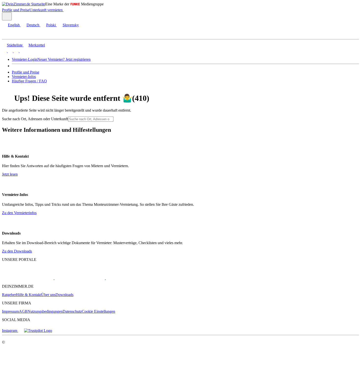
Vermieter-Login (24, 59)
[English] (4, 51)
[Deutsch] (10, 51)
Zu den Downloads (17, 251)
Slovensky (71, 25)
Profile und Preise (15, 10)
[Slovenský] (22, 51)
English (14, 25)
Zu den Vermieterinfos (19, 213)
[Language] (7, 16)
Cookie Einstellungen (98, 311)
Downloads (64, 295)
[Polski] (16, 51)
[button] (8, 35)
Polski (51, 25)
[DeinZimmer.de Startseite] (23, 4)
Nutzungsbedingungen (45, 311)
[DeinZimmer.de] (28, 278)
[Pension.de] (124, 278)
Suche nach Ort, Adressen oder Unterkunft (35, 119)
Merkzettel (36, 45)
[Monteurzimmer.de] (79, 278)
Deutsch (33, 25)
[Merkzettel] (66, 10)
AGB (23, 311)
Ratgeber (9, 295)
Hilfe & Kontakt (28, 295)
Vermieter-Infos (24, 76)
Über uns (48, 295)
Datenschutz (72, 311)
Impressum (10, 311)
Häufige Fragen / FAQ (29, 81)
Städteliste (15, 45)
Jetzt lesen (10, 174)
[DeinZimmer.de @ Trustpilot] (38, 330)
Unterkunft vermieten (46, 10)
